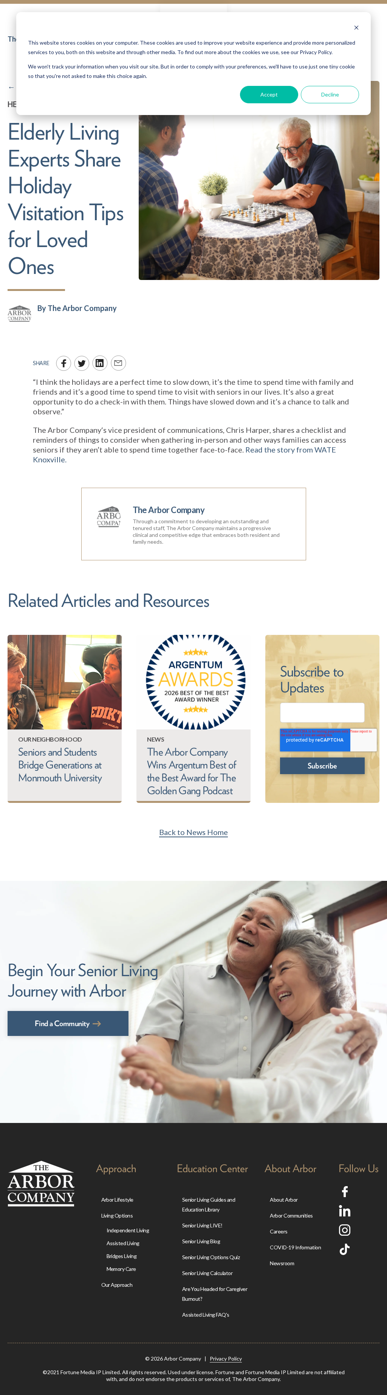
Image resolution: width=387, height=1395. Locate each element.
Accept (269, 94)
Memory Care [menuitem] (121, 1269)
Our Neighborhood (50, 739)
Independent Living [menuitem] (128, 1230)
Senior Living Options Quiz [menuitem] (211, 1257)
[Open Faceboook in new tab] (345, 1194)
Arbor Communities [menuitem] (291, 1215)
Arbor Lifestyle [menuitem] (117, 1199)
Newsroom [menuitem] (282, 1263)
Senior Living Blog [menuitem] (201, 1241)
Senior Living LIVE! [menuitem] (202, 1225)
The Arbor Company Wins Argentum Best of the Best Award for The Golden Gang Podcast (191, 771)
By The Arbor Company (77, 308)
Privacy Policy (226, 1358)
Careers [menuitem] (278, 1231)
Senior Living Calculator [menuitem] (207, 1273)
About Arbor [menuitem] (283, 1199)
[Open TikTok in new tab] (344, 1252)
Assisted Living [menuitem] (123, 1243)
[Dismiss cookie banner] (356, 28)
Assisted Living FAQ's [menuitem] (205, 1314)
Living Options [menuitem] (117, 1215)
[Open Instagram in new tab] (344, 1232)
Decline (330, 94)
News (155, 739)
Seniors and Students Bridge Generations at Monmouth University (60, 764)
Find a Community (62, 1023)
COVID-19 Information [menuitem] (295, 1247)
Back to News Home (193, 832)
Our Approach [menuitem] (117, 1284)
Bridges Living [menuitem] (122, 1256)
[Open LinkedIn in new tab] (344, 1213)
